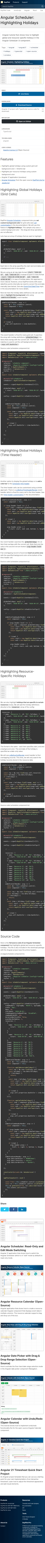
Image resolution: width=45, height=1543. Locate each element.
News (24, 1510)
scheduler (34, 47)
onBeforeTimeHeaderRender (27, 490)
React (35, 10)
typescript (18, 51)
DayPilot (7, 2)
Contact (3, 1526)
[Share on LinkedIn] (22, 1209)
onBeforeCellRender (17, 755)
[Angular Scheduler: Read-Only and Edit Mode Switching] (22, 1241)
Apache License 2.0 (10, 150)
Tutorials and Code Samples (30, 1503)
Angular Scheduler (8, 180)
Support (25, 2)
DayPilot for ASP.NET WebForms (10, 1505)
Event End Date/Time (31, 286)
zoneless (7, 55)
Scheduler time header (20, 484)
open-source (32, 51)
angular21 (22, 47)
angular (11, 47)
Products (16, 2)
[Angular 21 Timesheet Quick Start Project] (22, 1465)
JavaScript (17, 10)
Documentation (26, 1505)
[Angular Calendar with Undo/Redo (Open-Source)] (22, 1414)
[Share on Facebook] (13, 1209)
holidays (7, 51)
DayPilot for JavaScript (7, 1503)
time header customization (14, 495)
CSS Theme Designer (28, 1517)
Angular (27, 10)
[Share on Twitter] (5, 1209)
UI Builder (25, 1519)
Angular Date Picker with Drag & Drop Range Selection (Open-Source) (20, 1359)
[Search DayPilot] (42, 6)
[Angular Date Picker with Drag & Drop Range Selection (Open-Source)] (22, 1351)
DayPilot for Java (6, 1510)
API (23, 1508)
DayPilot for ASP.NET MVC (8, 1508)
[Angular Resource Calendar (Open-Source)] (22, 1297)
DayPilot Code (5, 10)
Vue (41, 10)
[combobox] (20, 6)
